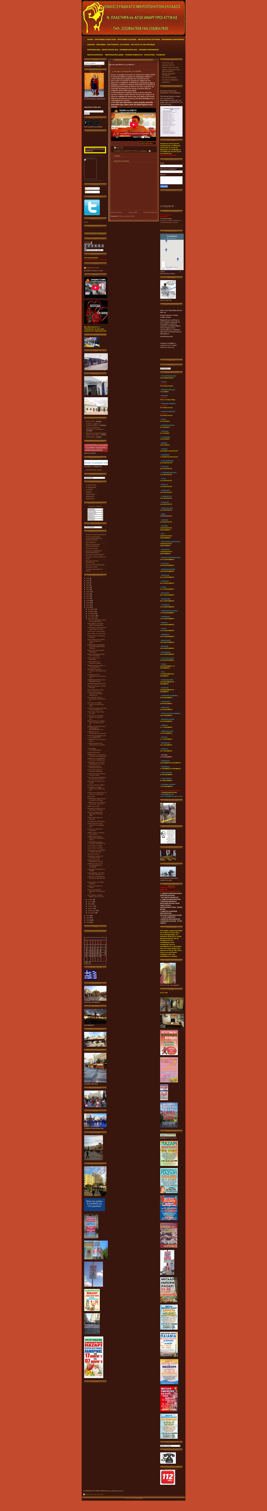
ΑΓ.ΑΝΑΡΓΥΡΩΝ (91, 485)
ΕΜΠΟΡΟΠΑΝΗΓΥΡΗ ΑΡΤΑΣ (97, 684)
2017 (87, 598)
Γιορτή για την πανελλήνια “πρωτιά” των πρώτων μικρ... (95, 717)
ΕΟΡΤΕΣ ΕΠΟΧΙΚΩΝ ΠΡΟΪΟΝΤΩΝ (168, 74)
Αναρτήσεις (90, 188)
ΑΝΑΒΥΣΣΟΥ (90, 499)
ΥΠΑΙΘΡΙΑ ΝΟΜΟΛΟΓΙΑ (134, 55)
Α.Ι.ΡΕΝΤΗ (89, 490)
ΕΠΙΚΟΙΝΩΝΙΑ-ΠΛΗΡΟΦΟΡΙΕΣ (173, 39)
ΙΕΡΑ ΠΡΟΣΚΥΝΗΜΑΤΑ (169, 77)
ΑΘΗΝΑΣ (88, 492)
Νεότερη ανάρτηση (116, 212)
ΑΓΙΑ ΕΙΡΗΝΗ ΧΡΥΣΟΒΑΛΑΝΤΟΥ (94, 749)
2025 (87, 580)
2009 (87, 922)
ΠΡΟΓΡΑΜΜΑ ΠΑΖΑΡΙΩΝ (126, 39)
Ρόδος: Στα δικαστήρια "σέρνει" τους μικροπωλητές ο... (97, 620)
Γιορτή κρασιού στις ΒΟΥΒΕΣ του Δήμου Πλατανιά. (96, 851)
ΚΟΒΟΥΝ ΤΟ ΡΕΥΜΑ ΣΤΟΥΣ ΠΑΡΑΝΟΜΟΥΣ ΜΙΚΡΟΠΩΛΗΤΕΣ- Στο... (97, 728)
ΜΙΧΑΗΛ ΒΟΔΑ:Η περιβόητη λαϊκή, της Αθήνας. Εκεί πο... (96, 722)
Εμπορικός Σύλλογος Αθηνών (95, 554)
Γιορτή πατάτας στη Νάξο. (95, 848)
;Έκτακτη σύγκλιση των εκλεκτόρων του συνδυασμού (95, 428)
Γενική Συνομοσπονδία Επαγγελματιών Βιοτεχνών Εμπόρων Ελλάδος (94, 538)
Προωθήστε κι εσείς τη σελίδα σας (92, 180)
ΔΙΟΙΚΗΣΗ (91, 44)
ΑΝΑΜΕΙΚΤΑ (166, 82)
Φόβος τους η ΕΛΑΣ (94, 806)
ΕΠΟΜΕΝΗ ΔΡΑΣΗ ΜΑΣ (128, 50)
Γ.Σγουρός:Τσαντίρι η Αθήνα (96, 785)
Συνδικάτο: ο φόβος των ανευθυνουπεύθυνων (93, 424)
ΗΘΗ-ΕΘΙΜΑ (101, 44)
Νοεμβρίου (91, 611)
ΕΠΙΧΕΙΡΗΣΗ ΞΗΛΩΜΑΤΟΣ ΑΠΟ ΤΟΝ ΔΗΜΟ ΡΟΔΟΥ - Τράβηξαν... (97, 646)
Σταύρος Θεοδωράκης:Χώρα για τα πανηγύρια (96, 654)
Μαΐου (90, 904)
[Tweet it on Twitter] (118, 148)
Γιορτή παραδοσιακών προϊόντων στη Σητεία (95, 766)
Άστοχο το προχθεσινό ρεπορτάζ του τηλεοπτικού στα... (96, 891)
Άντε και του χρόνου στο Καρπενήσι (95, 829)
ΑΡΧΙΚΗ (90, 39)
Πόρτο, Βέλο (91, 796)
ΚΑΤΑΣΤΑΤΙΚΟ (149, 55)
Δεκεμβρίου (91, 609)
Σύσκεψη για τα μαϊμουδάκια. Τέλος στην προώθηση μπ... (97, 759)
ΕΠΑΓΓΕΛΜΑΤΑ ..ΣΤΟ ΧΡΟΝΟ (118, 44)
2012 (87, 915)
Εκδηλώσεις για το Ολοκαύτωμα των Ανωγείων (97, 732)
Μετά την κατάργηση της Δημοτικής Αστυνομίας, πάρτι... (95, 814)
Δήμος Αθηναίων (91, 542)
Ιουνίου (90, 902)
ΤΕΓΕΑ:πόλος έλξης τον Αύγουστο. (95, 818)
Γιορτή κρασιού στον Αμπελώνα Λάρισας (94, 662)
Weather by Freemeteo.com (90, 934)
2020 (87, 592)
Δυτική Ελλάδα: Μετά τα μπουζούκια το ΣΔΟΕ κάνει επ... (97, 699)
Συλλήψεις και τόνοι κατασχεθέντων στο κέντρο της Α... (97, 676)
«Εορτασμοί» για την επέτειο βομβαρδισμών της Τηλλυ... (97, 763)
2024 (87, 583)
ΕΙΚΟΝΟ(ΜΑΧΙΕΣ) (93, 50)
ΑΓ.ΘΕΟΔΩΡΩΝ (91, 487)
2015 (87, 603)
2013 (87, 607)
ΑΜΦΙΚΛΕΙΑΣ (90, 496)
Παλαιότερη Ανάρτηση (150, 212)
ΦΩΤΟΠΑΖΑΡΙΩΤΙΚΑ (95, 55)
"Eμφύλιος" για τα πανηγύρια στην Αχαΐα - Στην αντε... (96, 803)
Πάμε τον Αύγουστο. (94, 854)
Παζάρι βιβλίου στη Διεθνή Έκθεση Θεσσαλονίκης (95, 624)
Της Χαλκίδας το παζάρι (95, 846)
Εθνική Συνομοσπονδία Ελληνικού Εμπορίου (93, 545)
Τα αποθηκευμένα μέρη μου (172, 271)
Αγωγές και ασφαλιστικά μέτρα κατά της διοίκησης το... (97, 708)
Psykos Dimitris (139, 1498)
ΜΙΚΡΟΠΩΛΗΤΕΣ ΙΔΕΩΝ (114, 55)
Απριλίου (90, 906)
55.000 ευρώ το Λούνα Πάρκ (96, 631)
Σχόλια (89, 192)
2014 (87, 605)
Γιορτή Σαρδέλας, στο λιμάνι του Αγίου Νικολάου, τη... (96, 873)
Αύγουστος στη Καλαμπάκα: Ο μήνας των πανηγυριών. (97, 793)
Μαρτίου (90, 908)
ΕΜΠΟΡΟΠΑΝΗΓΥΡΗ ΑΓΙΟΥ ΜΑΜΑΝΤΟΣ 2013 (96, 680)
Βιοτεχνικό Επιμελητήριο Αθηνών (96, 534)
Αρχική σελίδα (132, 212)
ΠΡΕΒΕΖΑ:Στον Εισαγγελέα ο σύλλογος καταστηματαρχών (97, 755)
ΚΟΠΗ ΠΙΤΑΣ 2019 (167, 63)
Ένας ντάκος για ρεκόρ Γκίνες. (97, 633)
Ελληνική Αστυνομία (92, 548)
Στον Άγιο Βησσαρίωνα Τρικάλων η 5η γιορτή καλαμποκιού (95, 693)
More (86, 222)
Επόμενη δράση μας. (94, 752)
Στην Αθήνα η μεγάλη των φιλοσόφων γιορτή (95, 856)
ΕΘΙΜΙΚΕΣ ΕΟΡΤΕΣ (168, 65)
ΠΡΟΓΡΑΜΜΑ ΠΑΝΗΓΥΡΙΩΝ (105, 39)
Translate (98, 66)
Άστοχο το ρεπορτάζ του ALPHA (127, 71)
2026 (87, 578)
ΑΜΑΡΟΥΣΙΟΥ (90, 494)
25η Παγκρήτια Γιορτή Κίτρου (96, 821)
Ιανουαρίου (91, 913)
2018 (87, 596)
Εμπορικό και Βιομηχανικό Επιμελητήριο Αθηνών (94, 551)
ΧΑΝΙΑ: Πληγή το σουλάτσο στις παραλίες (96, 833)
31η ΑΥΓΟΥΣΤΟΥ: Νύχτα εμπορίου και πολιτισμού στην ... (96, 825)
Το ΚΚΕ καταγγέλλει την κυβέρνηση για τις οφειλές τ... (96, 745)
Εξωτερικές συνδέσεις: (95, 506)
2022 (87, 587)
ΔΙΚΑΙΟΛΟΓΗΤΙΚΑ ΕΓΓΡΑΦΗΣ (149, 39)
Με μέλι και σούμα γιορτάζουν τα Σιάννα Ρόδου (97, 774)
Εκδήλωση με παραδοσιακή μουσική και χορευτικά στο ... (96, 878)
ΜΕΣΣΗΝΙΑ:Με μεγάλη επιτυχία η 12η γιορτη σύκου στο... (97, 671)
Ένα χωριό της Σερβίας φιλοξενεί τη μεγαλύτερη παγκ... (96, 704)
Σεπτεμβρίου (91, 616)
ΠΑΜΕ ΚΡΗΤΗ (90, 421)
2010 (87, 920)
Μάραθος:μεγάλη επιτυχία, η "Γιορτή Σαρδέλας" (96, 666)
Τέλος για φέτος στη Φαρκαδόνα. (93, 658)
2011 (87, 918)
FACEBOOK (160, 55)
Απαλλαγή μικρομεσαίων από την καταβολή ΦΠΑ (97, 736)
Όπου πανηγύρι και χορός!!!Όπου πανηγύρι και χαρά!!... (96, 641)
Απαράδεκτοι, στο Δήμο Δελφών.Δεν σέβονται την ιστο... (96, 789)
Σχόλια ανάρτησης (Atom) (127, 216)
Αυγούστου (91, 618)
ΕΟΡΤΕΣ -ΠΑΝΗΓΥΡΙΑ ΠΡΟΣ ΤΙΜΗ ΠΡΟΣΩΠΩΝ (171, 70)
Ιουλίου (90, 899)
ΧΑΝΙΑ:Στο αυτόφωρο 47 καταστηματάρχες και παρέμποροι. (95, 865)
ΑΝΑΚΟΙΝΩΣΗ (90, 437)
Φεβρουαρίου (92, 910)
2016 (87, 600)
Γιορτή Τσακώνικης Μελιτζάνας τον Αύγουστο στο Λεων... (97, 778)
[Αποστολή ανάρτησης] (149, 151)
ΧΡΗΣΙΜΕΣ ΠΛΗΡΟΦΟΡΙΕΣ (149, 50)
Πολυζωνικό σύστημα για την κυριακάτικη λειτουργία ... (96, 809)
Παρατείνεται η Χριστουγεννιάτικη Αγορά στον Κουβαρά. (96, 433)
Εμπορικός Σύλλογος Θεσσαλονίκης (92, 561)
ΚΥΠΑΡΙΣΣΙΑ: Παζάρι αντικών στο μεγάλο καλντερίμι (97, 799)
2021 (87, 589)
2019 (87, 594)
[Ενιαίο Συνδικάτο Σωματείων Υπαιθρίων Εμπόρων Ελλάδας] (90, 178)
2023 (87, 585)
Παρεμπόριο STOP (91, 567)
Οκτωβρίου (91, 613)
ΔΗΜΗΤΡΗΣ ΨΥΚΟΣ (92, 268)
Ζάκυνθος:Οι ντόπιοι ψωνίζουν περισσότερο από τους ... (97, 628)
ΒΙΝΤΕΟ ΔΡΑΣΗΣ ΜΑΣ (110, 50)
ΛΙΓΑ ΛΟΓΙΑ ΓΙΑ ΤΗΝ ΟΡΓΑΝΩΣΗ (143, 44)
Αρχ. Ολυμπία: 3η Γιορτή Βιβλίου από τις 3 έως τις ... (97, 895)
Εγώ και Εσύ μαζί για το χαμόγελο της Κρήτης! (95, 770)
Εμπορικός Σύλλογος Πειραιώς (95, 565)
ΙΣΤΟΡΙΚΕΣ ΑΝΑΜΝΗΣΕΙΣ (170, 80)
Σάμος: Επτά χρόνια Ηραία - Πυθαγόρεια (96, 651)
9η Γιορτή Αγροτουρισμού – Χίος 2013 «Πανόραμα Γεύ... (97, 842)
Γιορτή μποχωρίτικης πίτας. (96, 690)
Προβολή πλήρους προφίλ (94, 270)
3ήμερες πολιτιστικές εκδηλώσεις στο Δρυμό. (95, 860)
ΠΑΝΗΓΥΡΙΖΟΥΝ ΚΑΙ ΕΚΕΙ (170, 67)
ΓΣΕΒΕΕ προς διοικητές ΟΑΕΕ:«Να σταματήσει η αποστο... (96, 838)
